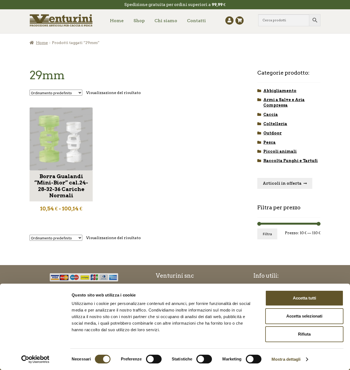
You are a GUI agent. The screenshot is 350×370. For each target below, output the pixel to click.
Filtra (267, 233)
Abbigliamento (279, 91)
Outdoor (272, 133)
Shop (139, 20)
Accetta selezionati (304, 316)
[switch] (154, 359)
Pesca (269, 142)
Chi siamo (165, 20)
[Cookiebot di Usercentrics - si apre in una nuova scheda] (35, 359)
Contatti (196, 20)
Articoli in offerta (282, 183)
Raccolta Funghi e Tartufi (290, 160)
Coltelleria (275, 124)
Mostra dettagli (286, 359)
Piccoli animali (280, 151)
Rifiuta (304, 334)
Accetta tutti (304, 298)
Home (117, 20)
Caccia (270, 114)
